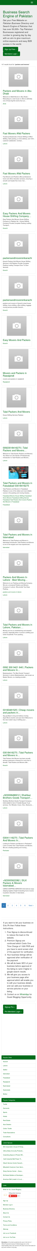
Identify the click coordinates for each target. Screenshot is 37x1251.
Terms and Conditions (10, 1225)
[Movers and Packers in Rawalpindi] (18, 359)
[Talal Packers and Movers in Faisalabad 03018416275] (18, 472)
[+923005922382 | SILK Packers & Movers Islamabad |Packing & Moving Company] (18, 866)
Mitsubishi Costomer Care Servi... (13, 1167)
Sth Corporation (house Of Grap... (13, 1147)
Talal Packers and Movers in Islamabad (17, 536)
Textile (5, 1104)
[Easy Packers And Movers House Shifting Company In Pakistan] (18, 199)
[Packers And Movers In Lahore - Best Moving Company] (18, 563)
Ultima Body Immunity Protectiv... (13, 1151)
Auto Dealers (7, 1124)
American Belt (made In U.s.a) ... (13, 1179)
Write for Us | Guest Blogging (12, 1189)
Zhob (4, 104)
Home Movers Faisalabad (11, 498)
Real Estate (6, 1120)
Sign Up (5, 1201)
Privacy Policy (7, 1221)
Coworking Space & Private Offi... (13, 1155)
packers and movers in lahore (12, 592)
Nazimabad (6, 1086)
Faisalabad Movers (9, 496)
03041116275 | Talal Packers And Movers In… (18, 839)
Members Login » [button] (11, 53)
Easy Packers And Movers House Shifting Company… (17, 215)
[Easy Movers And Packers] (16, 326)
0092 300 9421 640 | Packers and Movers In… (18, 668)
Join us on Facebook (9, 1233)
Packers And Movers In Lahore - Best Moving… (15, 578)
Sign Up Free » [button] (10, 49)
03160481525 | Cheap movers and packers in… (18, 711)
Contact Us (6, 1217)
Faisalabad (6, 505)
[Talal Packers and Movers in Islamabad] (18, 520)
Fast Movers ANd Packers (16, 133)
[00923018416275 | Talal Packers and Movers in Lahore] (18, 433)
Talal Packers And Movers (16, 411)
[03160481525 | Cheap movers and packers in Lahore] (18, 696)
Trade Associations (9, 1133)
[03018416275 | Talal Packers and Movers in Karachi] (18, 738)
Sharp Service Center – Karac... (13, 1171)
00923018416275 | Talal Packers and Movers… (15, 449)
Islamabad (6, 547)
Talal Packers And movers (18, 500)
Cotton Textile (7, 1128)
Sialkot (5, 1070)
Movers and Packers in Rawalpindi (15, 374)
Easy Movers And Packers (16, 340)
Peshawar (6, 850)
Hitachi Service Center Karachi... (13, 1163)
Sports (5, 1112)
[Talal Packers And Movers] (16, 397)
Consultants (6, 1137)
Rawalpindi (6, 382)
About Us (6, 1213)
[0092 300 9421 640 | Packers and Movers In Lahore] (18, 653)
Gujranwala (6, 1090)
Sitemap (5, 1229)
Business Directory (9, 1209)
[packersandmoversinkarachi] (18, 244)
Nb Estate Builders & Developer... (13, 1175)
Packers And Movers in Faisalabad (17, 501)
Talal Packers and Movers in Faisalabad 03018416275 (17, 484)
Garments (6, 1108)
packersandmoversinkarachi (17, 258)
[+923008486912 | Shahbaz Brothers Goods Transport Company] (18, 781)
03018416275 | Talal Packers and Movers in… (18, 754)
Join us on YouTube (9, 1237)
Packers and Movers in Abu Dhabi (17, 92)
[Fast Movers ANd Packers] (18, 119)
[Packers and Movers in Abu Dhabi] (18, 77)
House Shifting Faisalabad (23, 496)
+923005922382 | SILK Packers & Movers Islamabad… (15, 882)
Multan (5, 1094)
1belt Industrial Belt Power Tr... (12, 1159)
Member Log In (8, 1205)
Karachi (5, 228)
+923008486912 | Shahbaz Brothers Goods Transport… (17, 796)
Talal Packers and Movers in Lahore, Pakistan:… (17, 626)
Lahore (5, 144)
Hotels (5, 1116)
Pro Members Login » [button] (13, 1011)
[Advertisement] (18, 1033)
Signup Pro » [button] (10, 1007)
